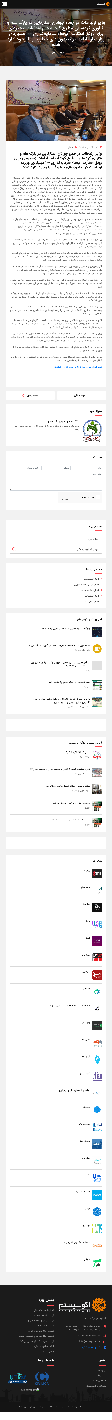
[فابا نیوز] (97, 907)
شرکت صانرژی (84, 756)
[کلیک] (97, 941)
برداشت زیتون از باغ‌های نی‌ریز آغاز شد (71, 803)
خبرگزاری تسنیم (83, 972)
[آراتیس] (97, 1178)
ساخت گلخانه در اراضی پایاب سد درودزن (70, 820)
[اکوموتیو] (97, 1228)
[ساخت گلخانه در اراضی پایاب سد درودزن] (97, 823)
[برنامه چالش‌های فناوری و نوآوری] (97, 1093)
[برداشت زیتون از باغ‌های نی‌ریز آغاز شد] (97, 806)
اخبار (53, 52)
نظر (70, 147)
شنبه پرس (85, 955)
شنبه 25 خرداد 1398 (88, 147)
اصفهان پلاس (84, 1124)
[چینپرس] (97, 1211)
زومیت (87, 670)
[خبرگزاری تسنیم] (97, 975)
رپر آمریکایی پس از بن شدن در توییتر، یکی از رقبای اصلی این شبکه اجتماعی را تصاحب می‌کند (60, 664)
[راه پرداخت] (97, 1042)
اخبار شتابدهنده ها (89, 590)
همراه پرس (85, 989)
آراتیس (87, 1175)
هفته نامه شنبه (83, 1192)
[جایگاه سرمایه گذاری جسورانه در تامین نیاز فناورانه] (97, 632)
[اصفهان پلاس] (97, 1127)
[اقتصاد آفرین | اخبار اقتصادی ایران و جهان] (97, 1008)
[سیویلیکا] (42, 1378)
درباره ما (102, 1370)
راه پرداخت (85, 1039)
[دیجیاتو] (97, 1110)
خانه (62, 52)
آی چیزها (85, 1056)
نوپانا (87, 921)
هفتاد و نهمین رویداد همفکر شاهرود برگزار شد (68, 786)
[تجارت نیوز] (97, 1144)
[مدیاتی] (97, 1262)
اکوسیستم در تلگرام (91, 1347)
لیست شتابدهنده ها (44, 1315)
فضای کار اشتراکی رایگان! (78, 752)
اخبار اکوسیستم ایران (44, 1310)
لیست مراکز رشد (46, 1326)
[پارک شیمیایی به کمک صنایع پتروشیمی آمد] (97, 685)
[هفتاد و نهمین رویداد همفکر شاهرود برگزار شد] (97, 789)
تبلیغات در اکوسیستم (96, 1386)
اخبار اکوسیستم (91, 579)
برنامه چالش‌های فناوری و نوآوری (74, 1090)
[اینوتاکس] (97, 1025)
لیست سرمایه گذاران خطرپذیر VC (37, 1341)
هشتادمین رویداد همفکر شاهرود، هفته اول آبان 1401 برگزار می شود (58, 645)
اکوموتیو (86, 1225)
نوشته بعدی (32, 395)
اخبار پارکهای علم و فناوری (86, 584)
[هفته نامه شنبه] (97, 1195)
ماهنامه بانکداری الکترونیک (77, 1242)
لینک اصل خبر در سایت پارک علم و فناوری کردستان (77, 367)
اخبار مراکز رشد (92, 601)
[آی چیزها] (97, 1059)
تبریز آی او (85, 1073)
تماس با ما (100, 1376)
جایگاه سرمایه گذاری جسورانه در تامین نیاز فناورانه (66, 628)
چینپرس (86, 1208)
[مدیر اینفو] (97, 890)
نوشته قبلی (79, 395)
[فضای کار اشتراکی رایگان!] (97, 755)
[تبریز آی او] (97, 1076)
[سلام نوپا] (97, 1161)
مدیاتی (86, 1259)
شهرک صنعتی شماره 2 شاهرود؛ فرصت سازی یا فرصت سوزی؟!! (60, 769)
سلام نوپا (86, 1158)
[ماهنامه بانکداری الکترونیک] (97, 1245)
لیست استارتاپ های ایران (41, 1331)
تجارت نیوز (85, 1141)
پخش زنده (48, 1352)
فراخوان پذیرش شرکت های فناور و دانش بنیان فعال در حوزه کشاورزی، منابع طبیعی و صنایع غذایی (61, 700)
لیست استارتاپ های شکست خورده (36, 1336)
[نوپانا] (97, 924)
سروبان (87, 807)
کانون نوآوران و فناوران (81, 650)
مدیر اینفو (86, 686)
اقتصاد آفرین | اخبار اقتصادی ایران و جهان (70, 1005)
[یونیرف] (18, 1378)
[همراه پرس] (97, 992)
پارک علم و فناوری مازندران (79, 706)
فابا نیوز (86, 904)
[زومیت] (97, 873)
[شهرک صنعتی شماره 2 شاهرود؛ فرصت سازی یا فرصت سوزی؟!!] (97, 772)
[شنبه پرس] (97, 958)
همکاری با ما (99, 1381)
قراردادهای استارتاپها (44, 1346)
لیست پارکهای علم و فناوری (40, 1321)
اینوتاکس (86, 1022)
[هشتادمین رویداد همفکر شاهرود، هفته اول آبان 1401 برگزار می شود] (97, 648)
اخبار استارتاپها (92, 596)
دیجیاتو (86, 1107)
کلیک (87, 938)
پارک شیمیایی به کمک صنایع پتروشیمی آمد (69, 682)
